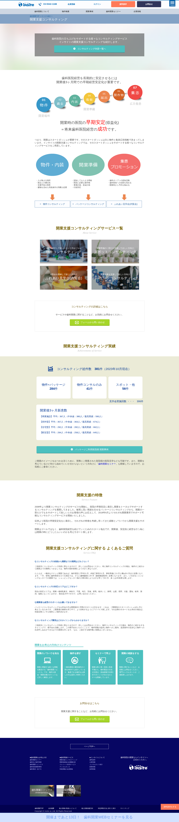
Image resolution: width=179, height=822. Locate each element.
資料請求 (92, 760)
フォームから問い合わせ (93, 322)
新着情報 (92, 767)
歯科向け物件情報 (36, 762)
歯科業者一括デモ (36, 769)
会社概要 (51, 808)
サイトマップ (124, 808)
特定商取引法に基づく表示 (107, 808)
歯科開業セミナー (113, 11)
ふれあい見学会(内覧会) (125, 204)
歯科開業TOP (34, 16)
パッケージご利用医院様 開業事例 (91, 449)
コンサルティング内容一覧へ (91, 49)
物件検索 (65, 11)
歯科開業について (41, 11)
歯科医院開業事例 (36, 767)
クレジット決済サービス (68, 764)
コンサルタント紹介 (96, 764)
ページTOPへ (89, 746)
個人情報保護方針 (87, 808)
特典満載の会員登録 (66, 769)
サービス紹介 (46, 16)
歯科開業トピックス (36, 764)
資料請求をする (170, 807)
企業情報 (137, 11)
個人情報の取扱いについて (68, 808)
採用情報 (92, 769)
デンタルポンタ (65, 767)
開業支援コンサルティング (68, 760)
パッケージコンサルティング (90, 204)
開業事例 (89, 11)
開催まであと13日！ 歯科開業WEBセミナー (89, 817)
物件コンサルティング (54, 204)
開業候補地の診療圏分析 (68, 762)
